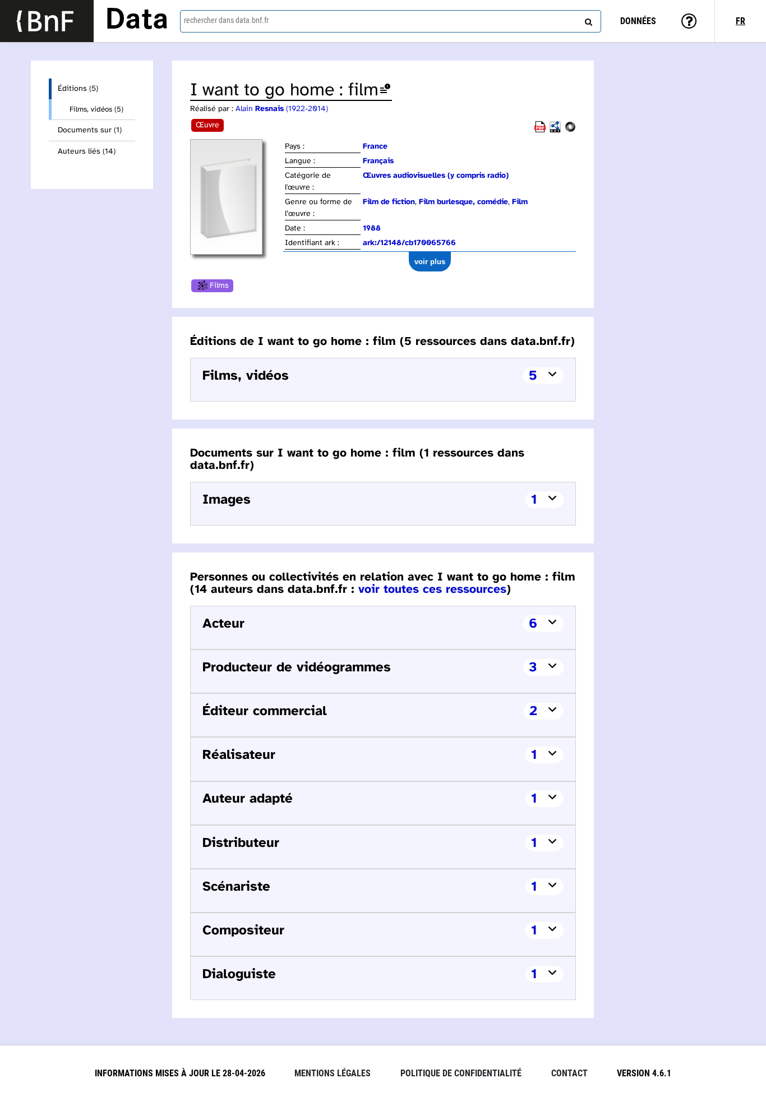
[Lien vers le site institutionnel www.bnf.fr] (47, 21)
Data (137, 20)
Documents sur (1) (90, 130)
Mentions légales (332, 1073)
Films (219, 286)
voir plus (429, 261)
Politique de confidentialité (461, 1073)
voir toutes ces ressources (432, 589)
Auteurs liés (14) (87, 152)
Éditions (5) (78, 89)
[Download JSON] (570, 130)
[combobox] (390, 21)
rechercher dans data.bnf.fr (226, 20)
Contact (569, 1073)
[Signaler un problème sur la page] (385, 90)
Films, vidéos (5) (96, 109)
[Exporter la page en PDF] (540, 130)
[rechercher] (587, 19)
